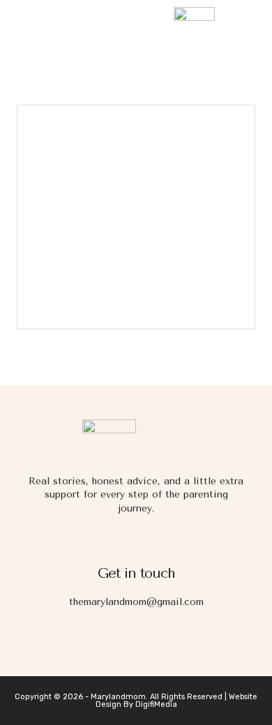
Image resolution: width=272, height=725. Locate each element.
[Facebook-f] (75, 639)
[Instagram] (115, 639)
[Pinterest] (196, 639)
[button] (27, 24)
